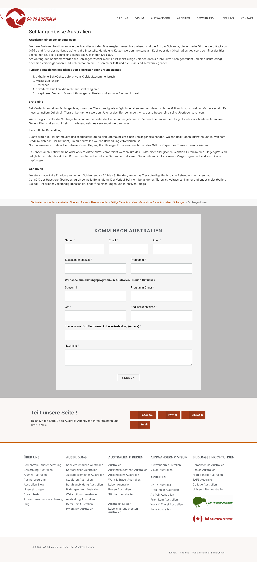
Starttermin (72, 287)
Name (69, 240)
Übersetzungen (34, 489)
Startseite (36, 202)
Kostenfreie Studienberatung (42, 465)
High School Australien (208, 474)
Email (113, 240)
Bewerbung (205, 18)
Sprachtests (32, 494)
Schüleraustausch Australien (84, 465)
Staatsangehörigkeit (77, 259)
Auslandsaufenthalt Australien (127, 470)
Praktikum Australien (79, 509)
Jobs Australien (161, 509)
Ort (67, 307)
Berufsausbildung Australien (84, 484)
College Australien (205, 484)
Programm (137, 259)
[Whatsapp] (245, 4)
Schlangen (179, 202)
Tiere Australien (99, 202)
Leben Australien (119, 484)
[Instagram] (237, 4)
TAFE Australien (203, 479)
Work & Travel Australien (124, 479)
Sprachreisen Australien (81, 470)
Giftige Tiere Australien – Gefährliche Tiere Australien (141, 202)
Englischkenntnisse (143, 307)
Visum (139, 18)
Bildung (122, 18)
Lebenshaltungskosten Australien (123, 510)
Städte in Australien (121, 494)
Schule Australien (204, 470)
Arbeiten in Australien (165, 489)
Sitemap (184, 552)
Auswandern (160, 18)
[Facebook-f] (230, 4)
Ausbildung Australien (80, 499)
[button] (143, 415)
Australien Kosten (119, 503)
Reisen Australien (119, 489)
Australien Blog (34, 484)
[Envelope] (253, 4)
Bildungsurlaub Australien (82, 489)
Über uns (227, 18)
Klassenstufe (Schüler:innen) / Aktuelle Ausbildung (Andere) (102, 326)
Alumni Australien (35, 474)
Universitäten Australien (208, 489)
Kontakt (247, 18)
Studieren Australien (79, 479)
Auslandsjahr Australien (123, 474)
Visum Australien (162, 470)
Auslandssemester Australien (85, 474)
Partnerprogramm (35, 479)
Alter (156, 240)
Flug (26, 504)
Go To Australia (161, 485)
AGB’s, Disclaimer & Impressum (208, 552)
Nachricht (71, 345)
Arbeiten (183, 18)
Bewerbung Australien (38, 470)
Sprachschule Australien (208, 465)
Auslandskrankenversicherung (43, 499)
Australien (49, 202)
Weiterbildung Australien (82, 494)
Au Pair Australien (162, 494)
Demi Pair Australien (79, 504)
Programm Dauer (142, 287)
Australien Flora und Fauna (73, 202)
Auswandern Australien (166, 465)
